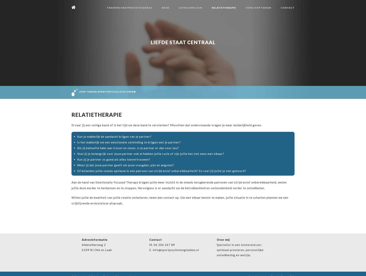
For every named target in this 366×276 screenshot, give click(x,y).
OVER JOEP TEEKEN (258, 7)
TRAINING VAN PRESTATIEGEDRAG (129, 7)
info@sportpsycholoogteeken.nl (176, 250)
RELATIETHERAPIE (224, 7)
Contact (288, 7)
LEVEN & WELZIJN (190, 7)
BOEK (165, 7)
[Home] (73, 8)
